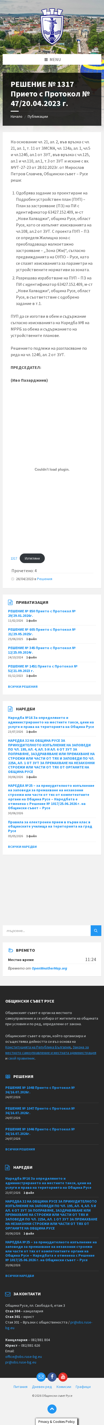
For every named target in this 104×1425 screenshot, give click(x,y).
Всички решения (23, 687)
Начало (16, 116)
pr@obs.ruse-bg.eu (20, 1362)
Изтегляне (32, 558)
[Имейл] (41, 1377)
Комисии (64, 1386)
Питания (20, 1386)
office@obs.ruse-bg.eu (23, 1356)
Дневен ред (42, 1386)
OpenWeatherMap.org (49, 968)
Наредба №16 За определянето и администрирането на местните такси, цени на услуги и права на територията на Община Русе (51, 722)
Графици (83, 1386)
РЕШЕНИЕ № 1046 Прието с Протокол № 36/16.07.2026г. (40, 1131)
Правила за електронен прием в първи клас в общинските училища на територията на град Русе (50, 826)
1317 (14, 558)
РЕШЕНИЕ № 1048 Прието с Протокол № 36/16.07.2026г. (40, 1089)
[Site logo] (52, 43)
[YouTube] (62, 1377)
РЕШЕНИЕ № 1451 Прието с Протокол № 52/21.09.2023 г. (43, 668)
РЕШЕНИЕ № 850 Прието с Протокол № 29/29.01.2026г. (42, 613)
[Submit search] (96, 930)
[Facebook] (52, 1377)
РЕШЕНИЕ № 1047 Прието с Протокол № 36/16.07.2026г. (40, 1110)
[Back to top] (52, 1409)
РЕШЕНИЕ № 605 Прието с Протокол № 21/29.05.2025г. (42, 631)
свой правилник (21, 1058)
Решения (44, 578)
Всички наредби (22, 847)
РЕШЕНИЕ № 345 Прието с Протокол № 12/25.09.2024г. (42, 650)
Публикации (38, 116)
